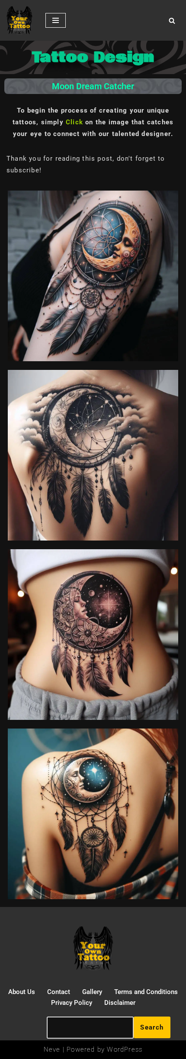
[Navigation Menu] (55, 20)
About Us (21, 992)
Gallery (92, 992)
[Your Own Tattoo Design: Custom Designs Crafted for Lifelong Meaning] (19, 20)
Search (152, 1027)
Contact (58, 992)
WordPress (124, 1049)
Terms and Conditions (146, 992)
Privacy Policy (71, 1003)
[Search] (172, 20)
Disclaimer (119, 1003)
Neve (52, 1049)
